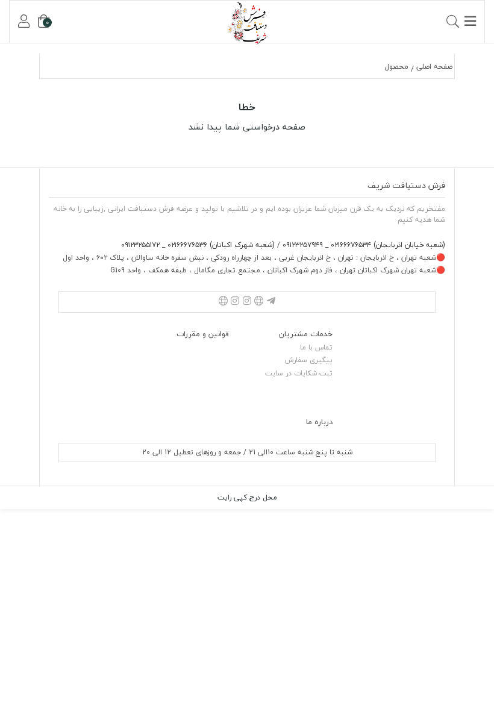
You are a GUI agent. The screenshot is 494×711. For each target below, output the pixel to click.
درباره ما (319, 421)
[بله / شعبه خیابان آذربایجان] (259, 301)
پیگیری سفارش (309, 360)
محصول (396, 66)
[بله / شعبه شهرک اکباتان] (223, 301)
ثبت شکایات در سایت (299, 373)
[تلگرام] (271, 301)
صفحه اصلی (434, 66)
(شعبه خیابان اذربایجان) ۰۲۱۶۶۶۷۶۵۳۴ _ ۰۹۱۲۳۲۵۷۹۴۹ (362, 245)
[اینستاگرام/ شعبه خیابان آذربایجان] (247, 301)
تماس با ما (316, 347)
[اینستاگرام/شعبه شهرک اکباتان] (235, 301)
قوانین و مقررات (203, 333)
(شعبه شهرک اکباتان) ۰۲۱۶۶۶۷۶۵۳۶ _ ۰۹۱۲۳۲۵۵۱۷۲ (198, 245)
